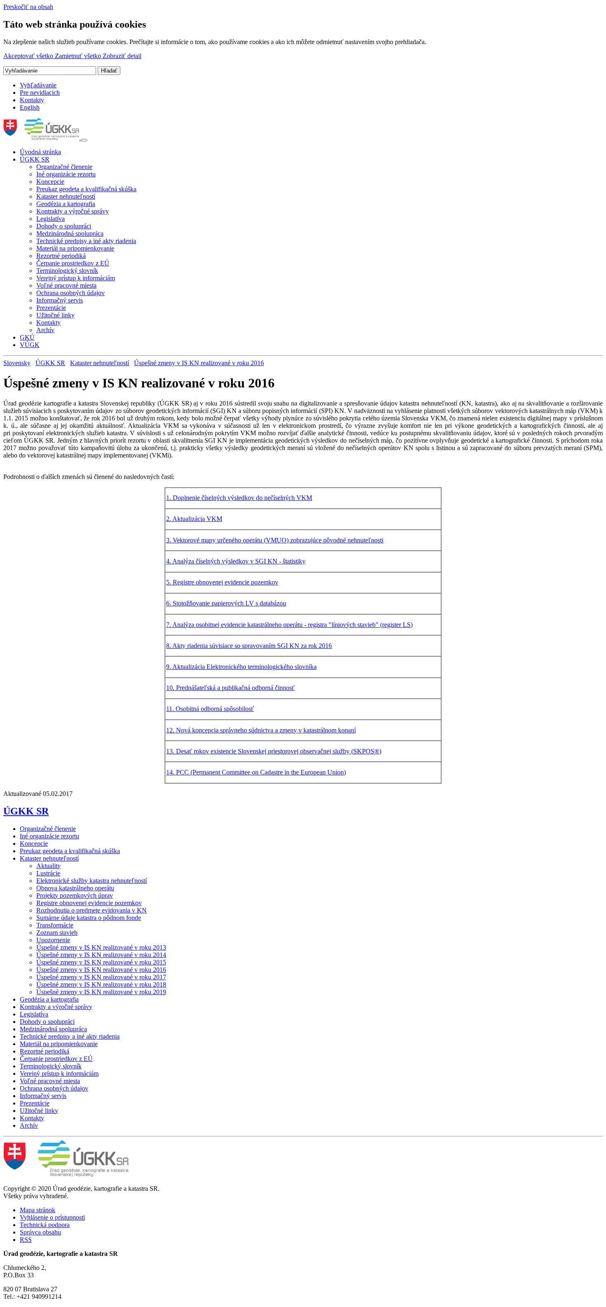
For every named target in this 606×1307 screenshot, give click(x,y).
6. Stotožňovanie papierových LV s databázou (226, 603)
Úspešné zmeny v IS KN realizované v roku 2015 (101, 962)
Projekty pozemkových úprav (74, 895)
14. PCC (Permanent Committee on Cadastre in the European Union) (256, 772)
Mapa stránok (37, 1209)
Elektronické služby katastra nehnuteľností (91, 880)
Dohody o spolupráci (63, 226)
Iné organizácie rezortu (66, 174)
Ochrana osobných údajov (70, 292)
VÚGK (30, 344)
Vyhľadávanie (38, 85)
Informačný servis (59, 300)
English (30, 107)
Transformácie (54, 925)
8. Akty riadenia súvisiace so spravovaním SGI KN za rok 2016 (249, 645)
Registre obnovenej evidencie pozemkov (89, 902)
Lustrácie (48, 873)
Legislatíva (50, 218)
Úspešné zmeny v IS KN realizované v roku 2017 (101, 977)
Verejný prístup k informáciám (75, 278)
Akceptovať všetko (29, 55)
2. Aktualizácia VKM (194, 518)
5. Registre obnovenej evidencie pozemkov (222, 582)
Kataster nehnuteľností (65, 196)
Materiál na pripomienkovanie (75, 248)
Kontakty (32, 99)
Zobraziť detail (122, 55)
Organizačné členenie (64, 166)
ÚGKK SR (34, 159)
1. (169, 497)
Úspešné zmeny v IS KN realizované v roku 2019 (101, 991)
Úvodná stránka (40, 151)
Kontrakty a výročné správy (72, 211)
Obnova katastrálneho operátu (75, 888)
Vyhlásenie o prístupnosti (52, 1217)
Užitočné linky (55, 315)
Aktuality (48, 865)
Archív (45, 329)
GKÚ (27, 337)
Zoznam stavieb (57, 932)
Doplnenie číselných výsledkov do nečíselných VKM (242, 497)
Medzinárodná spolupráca (69, 233)
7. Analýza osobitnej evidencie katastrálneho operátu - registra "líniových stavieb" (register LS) (289, 624)
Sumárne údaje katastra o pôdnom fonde (88, 917)
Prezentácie (51, 307)
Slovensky (17, 362)
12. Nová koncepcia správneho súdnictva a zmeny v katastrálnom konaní (261, 730)
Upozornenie (53, 939)
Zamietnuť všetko (79, 55)
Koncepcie (50, 181)
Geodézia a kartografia (65, 203)
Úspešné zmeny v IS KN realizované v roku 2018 (101, 984)
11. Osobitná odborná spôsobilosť (210, 708)
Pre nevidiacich (40, 92)
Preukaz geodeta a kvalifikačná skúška (86, 188)
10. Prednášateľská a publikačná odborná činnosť (230, 687)
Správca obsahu (40, 1232)
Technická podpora (45, 1224)
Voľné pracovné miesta (66, 285)
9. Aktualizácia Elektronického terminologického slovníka (241, 666)
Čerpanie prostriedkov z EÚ (72, 263)
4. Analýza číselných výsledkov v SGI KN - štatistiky (235, 561)
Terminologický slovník (67, 270)
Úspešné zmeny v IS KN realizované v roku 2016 (199, 362)
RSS (26, 1239)
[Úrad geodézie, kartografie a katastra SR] (42, 137)
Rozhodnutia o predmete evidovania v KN (91, 910)
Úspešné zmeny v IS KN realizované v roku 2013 (101, 947)
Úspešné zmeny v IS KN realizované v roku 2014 (101, 954)
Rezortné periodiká (61, 255)
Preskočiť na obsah (28, 6)
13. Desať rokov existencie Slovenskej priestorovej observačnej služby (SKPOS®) (273, 751)
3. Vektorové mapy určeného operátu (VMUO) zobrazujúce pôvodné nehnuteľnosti (274, 540)
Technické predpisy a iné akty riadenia (86, 240)
